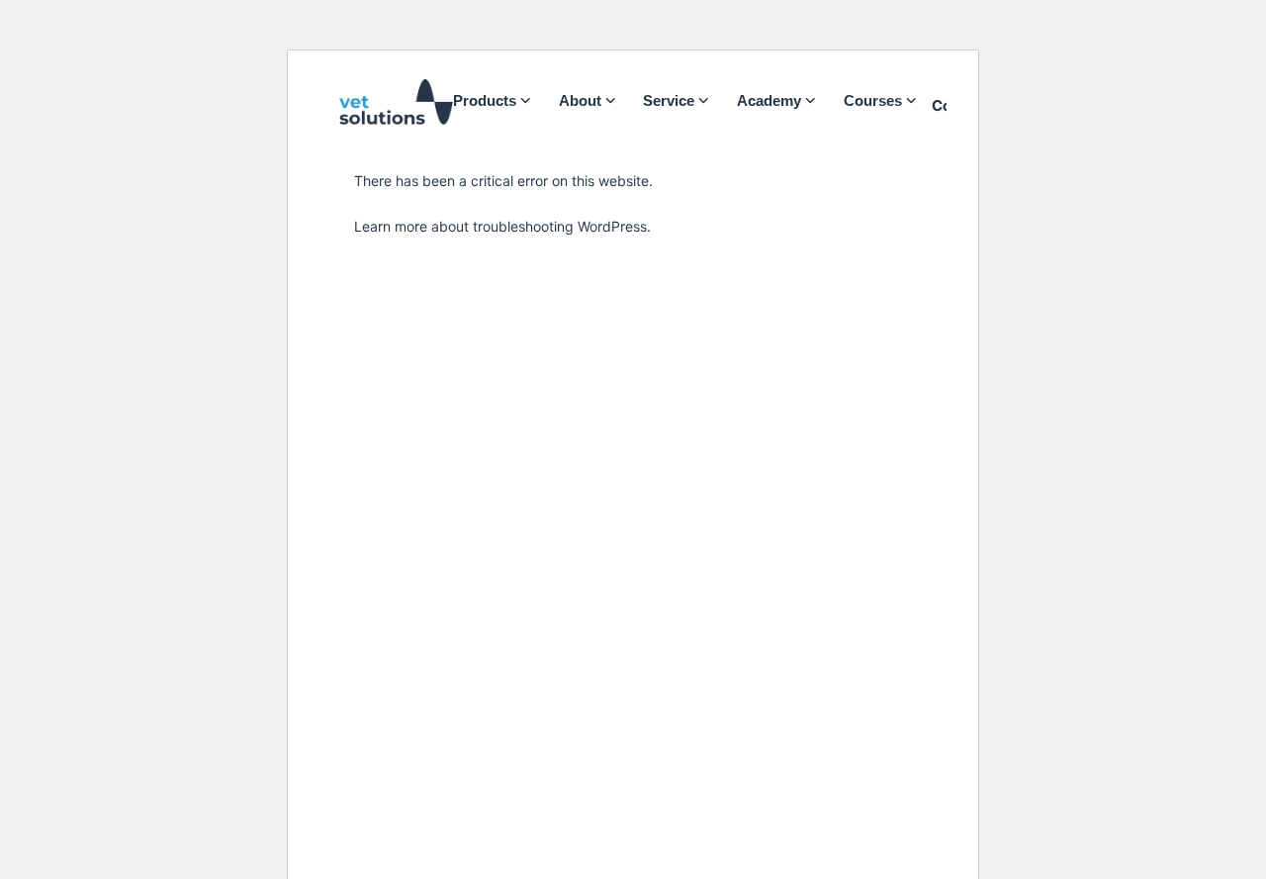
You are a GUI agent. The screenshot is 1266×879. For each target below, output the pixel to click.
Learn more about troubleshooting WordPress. (502, 226)
